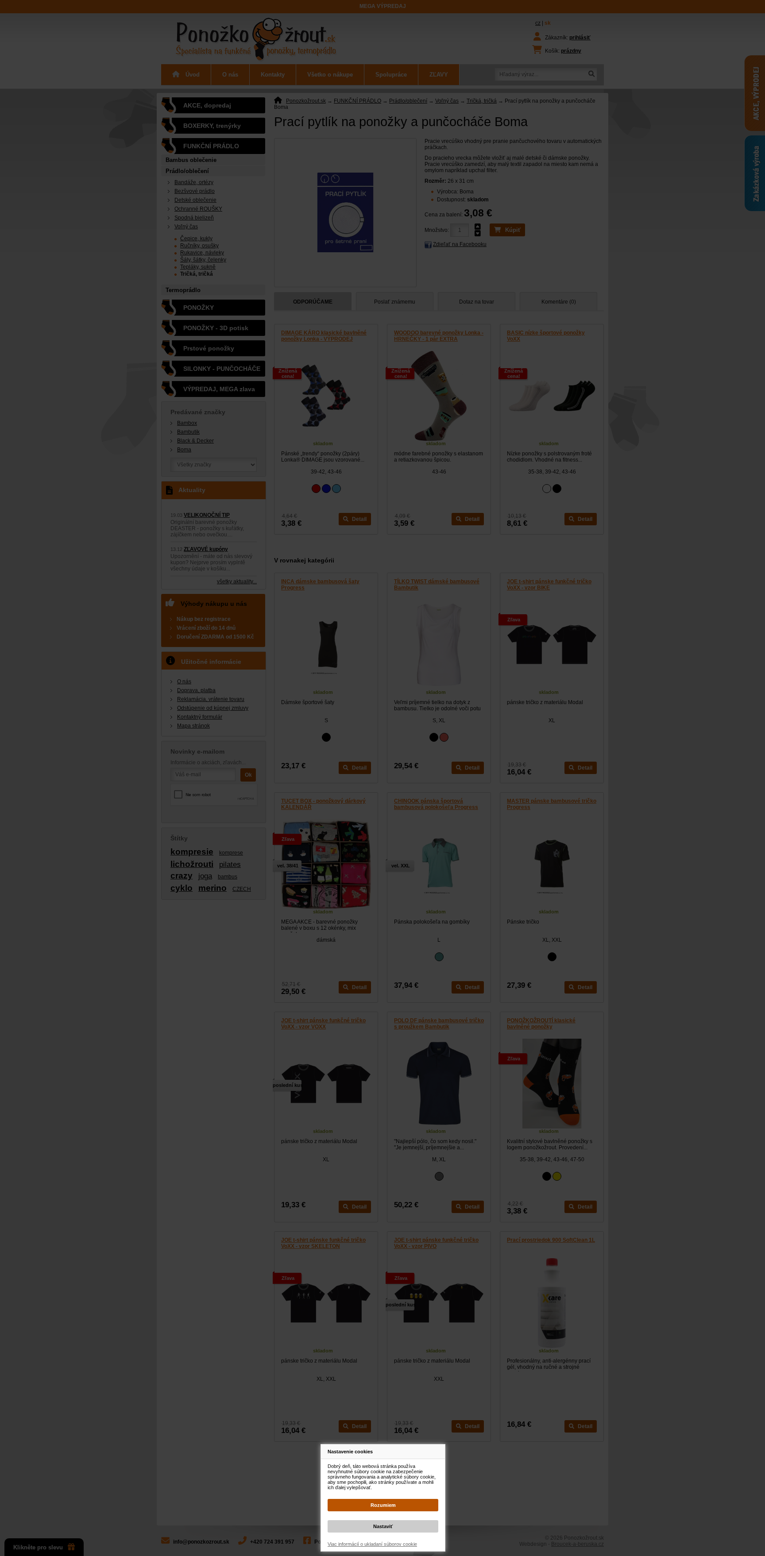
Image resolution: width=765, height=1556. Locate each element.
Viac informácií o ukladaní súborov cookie (372, 1544)
